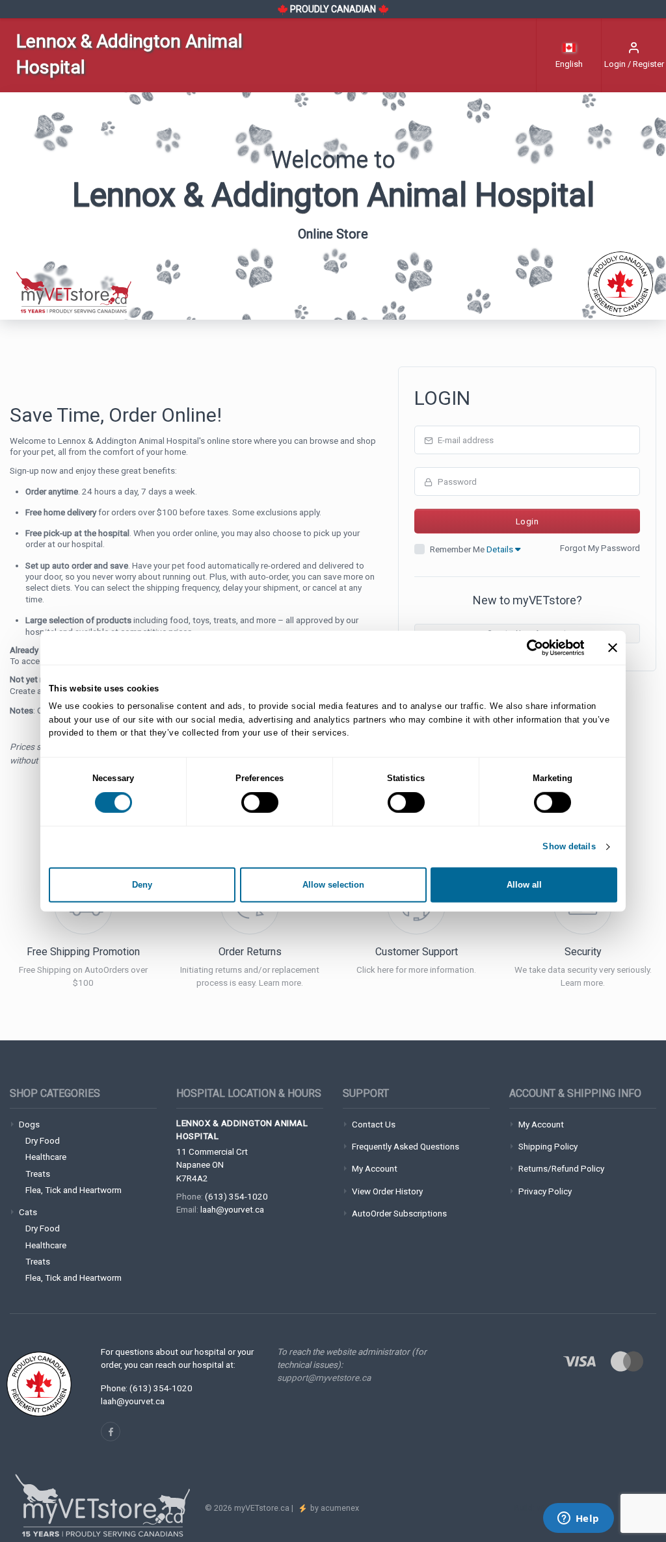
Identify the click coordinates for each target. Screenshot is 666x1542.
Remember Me (472, 549)
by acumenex (333, 1508)
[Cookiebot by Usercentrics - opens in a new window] (527, 647)
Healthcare (45, 1156)
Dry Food (42, 1140)
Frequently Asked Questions (405, 1146)
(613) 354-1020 (236, 1196)
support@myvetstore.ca (324, 1377)
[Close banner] (612, 647)
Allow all (524, 885)
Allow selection (333, 885)
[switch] (259, 802)
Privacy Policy (545, 1191)
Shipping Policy (548, 1146)
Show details (568, 846)
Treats (37, 1173)
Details (500, 549)
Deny (142, 885)
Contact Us (373, 1124)
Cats (28, 1212)
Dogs (29, 1124)
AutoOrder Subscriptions (399, 1213)
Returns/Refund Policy (561, 1168)
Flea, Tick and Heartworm (73, 1190)
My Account (374, 1168)
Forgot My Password (600, 548)
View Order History (387, 1191)
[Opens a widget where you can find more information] (578, 1519)
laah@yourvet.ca (232, 1209)
